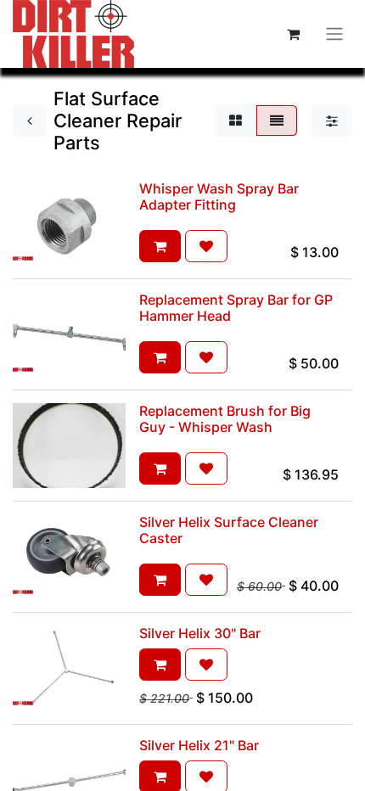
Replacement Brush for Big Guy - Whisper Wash (225, 418)
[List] (277, 120)
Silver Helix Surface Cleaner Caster (228, 530)
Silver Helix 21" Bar (199, 745)
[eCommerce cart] (293, 34)
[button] (160, 246)
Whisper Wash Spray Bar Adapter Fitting (219, 196)
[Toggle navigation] (334, 34)
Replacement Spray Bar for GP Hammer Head (236, 307)
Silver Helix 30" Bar (200, 633)
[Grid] (235, 120)
